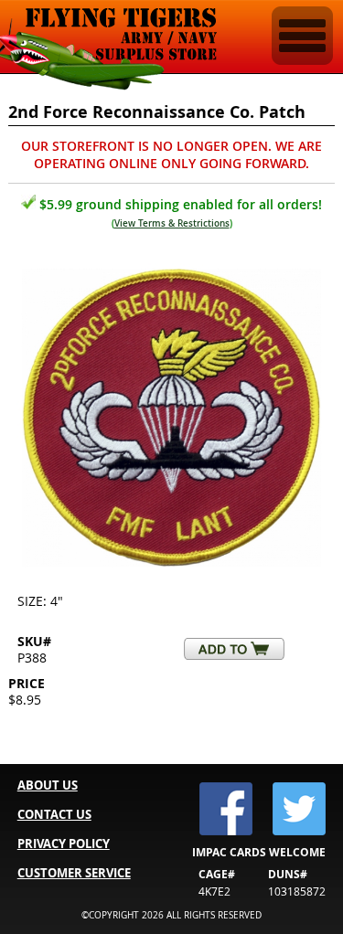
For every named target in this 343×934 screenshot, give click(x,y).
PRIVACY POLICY (63, 843)
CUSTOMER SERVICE (74, 873)
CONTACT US (54, 814)
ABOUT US (47, 785)
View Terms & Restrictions (172, 223)
